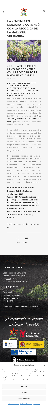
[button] (45, 365)
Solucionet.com (22, 307)
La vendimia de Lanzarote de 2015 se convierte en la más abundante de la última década (23, 206)
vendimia (26, 224)
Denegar (24, 392)
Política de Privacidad (26, 404)
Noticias (12, 78)
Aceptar (24, 386)
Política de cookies (13, 404)
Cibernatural (36, 307)
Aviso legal (7, 292)
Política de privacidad (11, 295)
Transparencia (8, 301)
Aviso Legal (36, 404)
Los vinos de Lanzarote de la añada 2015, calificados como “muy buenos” (23, 214)
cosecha (17, 224)
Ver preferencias (24, 399)
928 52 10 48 (12, 287)
